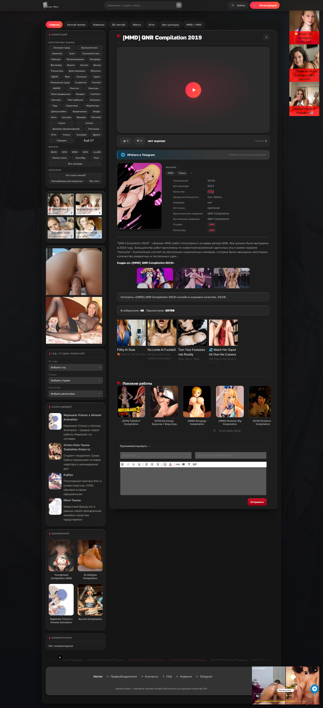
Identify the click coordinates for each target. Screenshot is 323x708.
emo (165, 464)
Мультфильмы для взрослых (67, 181)
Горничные (72, 105)
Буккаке (56, 99)
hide (178, 464)
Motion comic (59, 157)
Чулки (61, 123)
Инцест (71, 65)
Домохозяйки (58, 111)
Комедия (82, 134)
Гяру (54, 105)
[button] (193, 90)
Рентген (74, 88)
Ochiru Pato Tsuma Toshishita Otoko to (77, 447)
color (170, 464)
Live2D (97, 152)
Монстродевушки (60, 94)
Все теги (94, 181)
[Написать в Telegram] (314, 688)
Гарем (96, 76)
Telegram (206, 676)
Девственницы (77, 70)
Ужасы (66, 134)
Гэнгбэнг (95, 94)
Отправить (257, 502)
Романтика (57, 70)
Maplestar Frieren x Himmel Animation (82, 417)
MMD (170, 173)
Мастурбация (75, 99)
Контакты (151, 676)
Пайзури (56, 59)
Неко (53, 117)
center (152, 464)
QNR (211, 224)
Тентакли (81, 76)
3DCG (54, 152)
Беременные (80, 111)
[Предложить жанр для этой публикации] (191, 173)
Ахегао (84, 65)
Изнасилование (75, 59)
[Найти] (179, 5)
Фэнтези (96, 70)
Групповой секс (91, 53)
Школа (97, 65)
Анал (72, 53)
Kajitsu (68, 474)
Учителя (96, 82)
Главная (54, 24)
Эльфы (96, 111)
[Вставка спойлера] (194, 464)
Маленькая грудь (60, 82)
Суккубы (66, 117)
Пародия (61, 140)
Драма (96, 134)
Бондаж (80, 94)
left (146, 464)
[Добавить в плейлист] (266, 37)
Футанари (56, 65)
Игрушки (95, 99)
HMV (85, 152)
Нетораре (95, 59)
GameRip (80, 157)
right (157, 464)
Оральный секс (89, 47)
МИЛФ (56, 88)
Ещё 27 (89, 140)
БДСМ (54, 76)
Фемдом (81, 117)
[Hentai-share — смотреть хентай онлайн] (50, 5)
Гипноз (89, 123)
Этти (53, 134)
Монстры (93, 88)
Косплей (96, 117)
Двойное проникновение (66, 128)
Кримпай (57, 53)
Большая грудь (62, 47)
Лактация (93, 128)
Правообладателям (123, 676)
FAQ (169, 676)
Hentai (97, 676)
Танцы (182, 173)
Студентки (81, 82)
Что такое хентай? (76, 175)
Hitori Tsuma (72, 500)
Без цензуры (75, 163)
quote (183, 464)
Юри (67, 76)
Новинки (186, 676)
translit (189, 464)
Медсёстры (92, 105)
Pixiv (96, 157)
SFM (64, 152)
